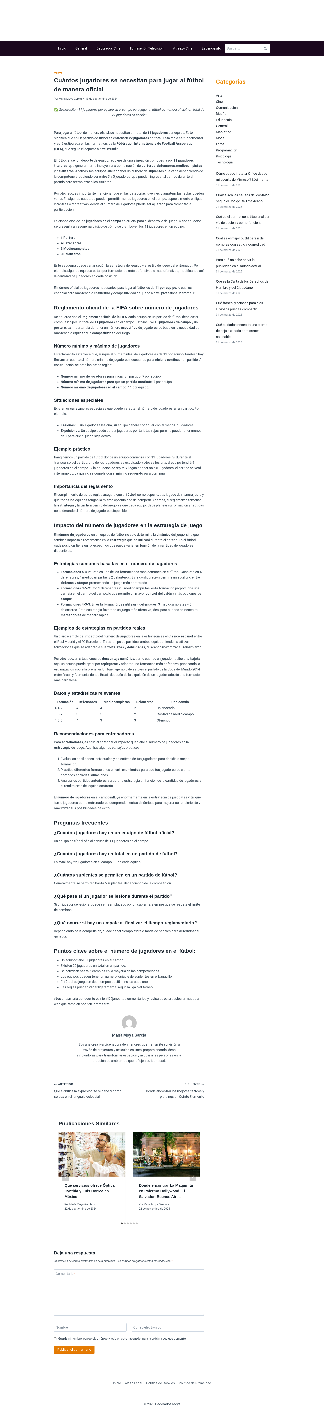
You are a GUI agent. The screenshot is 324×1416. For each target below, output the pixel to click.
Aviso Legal (133, 1383)
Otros (58, 72)
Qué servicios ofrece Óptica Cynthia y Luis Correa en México (89, 1191)
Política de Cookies (160, 1383)
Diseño (221, 114)
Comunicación (227, 108)
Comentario (66, 1274)
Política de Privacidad (195, 1383)
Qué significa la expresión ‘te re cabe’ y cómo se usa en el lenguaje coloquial (87, 1090)
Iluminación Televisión (147, 48)
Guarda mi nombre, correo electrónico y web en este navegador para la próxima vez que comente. (122, 1338)
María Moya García (70, 98)
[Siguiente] (193, 1176)
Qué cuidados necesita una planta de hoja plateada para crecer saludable (241, 331)
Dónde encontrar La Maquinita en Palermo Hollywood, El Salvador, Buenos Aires (166, 1191)
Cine (219, 102)
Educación (224, 120)
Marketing (223, 132)
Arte (219, 95)
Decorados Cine (108, 48)
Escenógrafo (211, 48)
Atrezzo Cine (182, 48)
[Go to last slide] (65, 1176)
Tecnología (224, 162)
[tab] (122, 1223)
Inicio (62, 48)
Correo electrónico (147, 1327)
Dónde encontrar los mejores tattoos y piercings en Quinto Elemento (175, 1090)
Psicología (224, 156)
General (81, 48)
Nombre (62, 1327)
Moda (220, 138)
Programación (226, 150)
